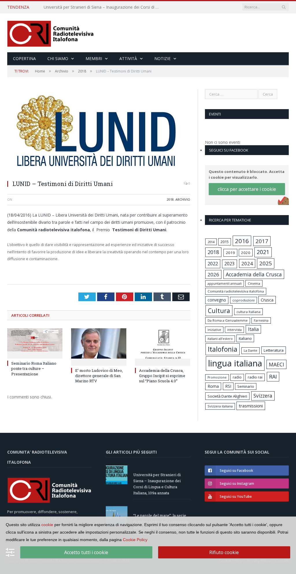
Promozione (217, 377)
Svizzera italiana (220, 406)
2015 (225, 241)
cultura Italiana (248, 312)
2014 (211, 242)
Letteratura (274, 350)
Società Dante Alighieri (227, 396)
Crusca (267, 300)
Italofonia (222, 349)
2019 (230, 252)
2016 (242, 241)
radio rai (255, 377)
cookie (47, 524)
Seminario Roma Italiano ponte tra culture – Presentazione (33, 368)
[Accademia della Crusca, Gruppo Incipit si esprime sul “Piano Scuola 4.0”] (162, 346)
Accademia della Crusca (254, 274)
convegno (217, 300)
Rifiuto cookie (224, 552)
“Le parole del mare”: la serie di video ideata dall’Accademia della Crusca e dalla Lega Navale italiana (103, 7)
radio (237, 377)
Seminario (245, 386)
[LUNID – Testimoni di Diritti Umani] (98, 132)
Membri (94, 58)
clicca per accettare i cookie (247, 189)
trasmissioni (251, 406)
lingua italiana (235, 363)
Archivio (182, 199)
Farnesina (261, 320)
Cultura (219, 310)
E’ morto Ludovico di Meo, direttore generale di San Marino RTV (99, 375)
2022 (213, 263)
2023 (229, 263)
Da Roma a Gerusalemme (228, 320)
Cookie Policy (135, 539)
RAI (273, 376)
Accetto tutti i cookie (86, 552)
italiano (245, 338)
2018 (170, 199)
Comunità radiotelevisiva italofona (236, 291)
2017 (262, 241)
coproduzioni (243, 300)
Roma (213, 386)
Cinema (254, 283)
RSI (228, 386)
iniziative (214, 330)
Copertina (24, 58)
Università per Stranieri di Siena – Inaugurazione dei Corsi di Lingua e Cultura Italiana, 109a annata (157, 483)
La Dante (250, 350)
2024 (247, 263)
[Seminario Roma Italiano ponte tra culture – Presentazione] (34, 342)
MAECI (276, 364)
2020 (245, 252)
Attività (128, 58)
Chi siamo (57, 58)
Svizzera (263, 395)
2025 (265, 263)
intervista (234, 329)
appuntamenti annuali (225, 283)
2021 (263, 252)
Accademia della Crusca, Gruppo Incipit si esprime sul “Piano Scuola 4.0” (162, 375)
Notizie (162, 58)
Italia (253, 329)
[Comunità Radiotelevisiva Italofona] (50, 32)
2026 (213, 274)
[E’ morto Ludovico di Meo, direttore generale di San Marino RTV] (98, 346)
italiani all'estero (220, 338)
